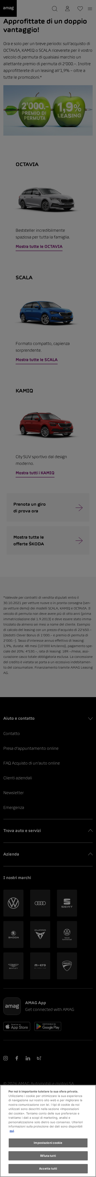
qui (12, 1131)
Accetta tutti (48, 1168)
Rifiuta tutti (48, 1155)
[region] (48, 1131)
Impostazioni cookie (48, 1142)
